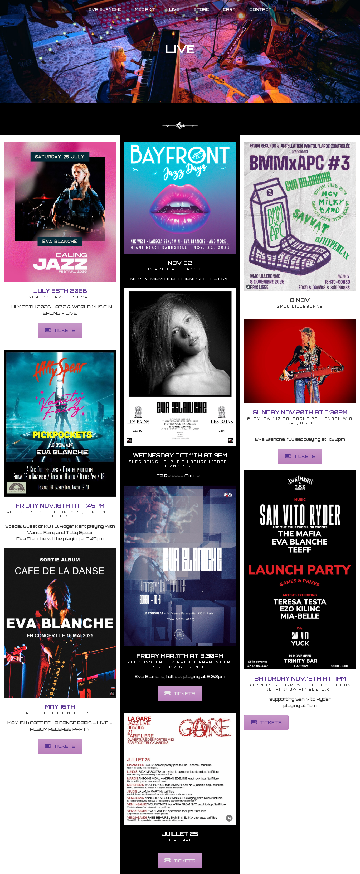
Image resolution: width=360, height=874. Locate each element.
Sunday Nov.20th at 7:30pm (300, 412)
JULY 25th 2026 (60, 291)
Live (174, 9)
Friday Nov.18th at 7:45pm (60, 505)
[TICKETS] (60, 212)
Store (201, 9)
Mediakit (145, 9)
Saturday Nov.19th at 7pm (300, 678)
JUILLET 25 (180, 834)
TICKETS (64, 330)
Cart (229, 9)
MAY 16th (60, 706)
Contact (261, 9)
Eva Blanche (105, 9)
